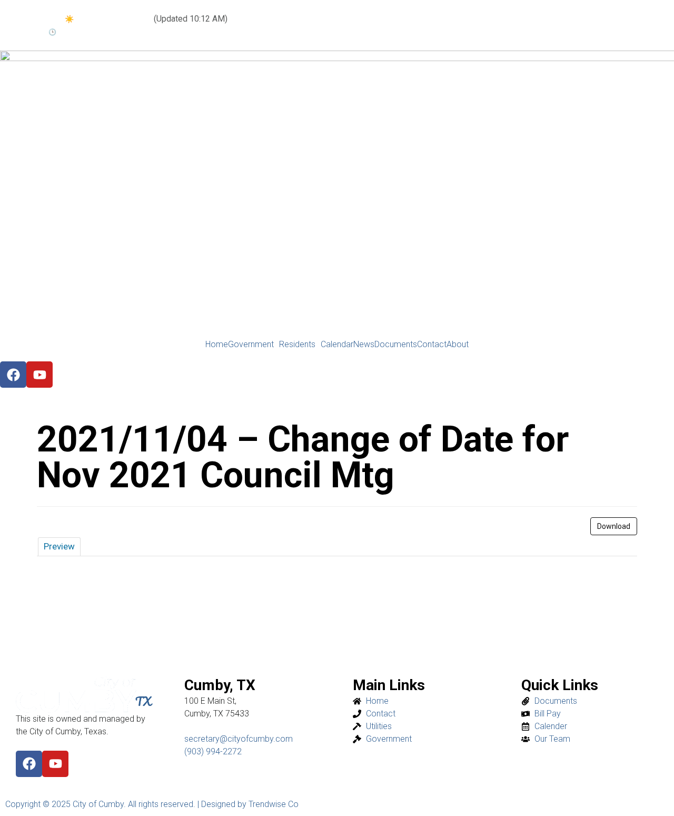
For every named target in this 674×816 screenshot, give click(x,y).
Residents (297, 344)
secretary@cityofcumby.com (238, 739)
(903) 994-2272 (213, 751)
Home (216, 344)
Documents (395, 344)
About (458, 344)
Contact (432, 344)
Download (613, 526)
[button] (253, 344)
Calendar (337, 344)
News (363, 344)
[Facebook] (29, 764)
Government (251, 344)
